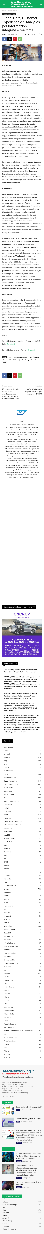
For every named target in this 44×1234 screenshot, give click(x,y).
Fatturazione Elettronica (13, 825)
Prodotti (7, 950)
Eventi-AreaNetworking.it (13, 821)
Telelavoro (7, 1017)
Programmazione (10, 953)
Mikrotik (7, 919)
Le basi (6, 902)
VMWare (7, 1044)
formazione (8, 832)
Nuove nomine (9, 929)
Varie (5, 1034)
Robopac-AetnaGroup (32, 360)
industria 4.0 (7, 360)
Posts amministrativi (11, 946)
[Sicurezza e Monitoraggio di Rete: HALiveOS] (8, 1185)
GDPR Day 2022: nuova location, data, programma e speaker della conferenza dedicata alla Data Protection (22, 686)
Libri (5, 909)
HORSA (36, 357)
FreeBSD (7, 835)
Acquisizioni (8, 747)
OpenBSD (7, 933)
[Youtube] (13, 1096)
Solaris (6, 997)
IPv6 (5, 882)
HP (5, 859)
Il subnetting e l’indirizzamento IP (29, 1107)
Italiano (6, 889)
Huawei (6, 865)
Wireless (7, 1058)
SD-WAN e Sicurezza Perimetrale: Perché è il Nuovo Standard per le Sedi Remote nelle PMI (28, 1155)
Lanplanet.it (8, 892)
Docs (5, 798)
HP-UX (6, 862)
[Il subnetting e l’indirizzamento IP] (8, 1110)
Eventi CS (7, 818)
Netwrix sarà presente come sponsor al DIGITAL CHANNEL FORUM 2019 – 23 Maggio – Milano (20, 708)
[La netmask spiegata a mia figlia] (8, 1122)
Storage (6, 1000)
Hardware (7, 852)
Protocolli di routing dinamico (25, 672)
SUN (5, 1004)
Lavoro (6, 896)
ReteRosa (7, 967)
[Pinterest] (15, 39)
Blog (5, 761)
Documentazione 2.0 (11, 801)
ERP (31, 357)
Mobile (6, 923)
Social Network (9, 987)
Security (7, 973)
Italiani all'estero (10, 886)
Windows (7, 1054)
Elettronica (8, 805)
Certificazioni (8, 771)
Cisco (6, 774)
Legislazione (8, 906)
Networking (8, 926)
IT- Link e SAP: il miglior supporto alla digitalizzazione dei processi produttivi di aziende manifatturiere (11, 394)
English (6, 808)
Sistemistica (8, 980)
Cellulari (7, 767)
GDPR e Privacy (9, 838)
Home (4, 10)
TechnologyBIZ (9, 1010)
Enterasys (7, 811)
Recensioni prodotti (11, 963)
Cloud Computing (10, 781)
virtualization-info (10, 1037)
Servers (6, 977)
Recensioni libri (9, 960)
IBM (5, 872)
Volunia (6, 1051)
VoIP (5, 1048)
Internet (7, 875)
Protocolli (7, 956)
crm (10, 357)
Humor (6, 869)
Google (6, 845)
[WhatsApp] (20, 39)
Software (7, 994)
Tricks (6, 1021)
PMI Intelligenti (12, 10)
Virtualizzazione (10, 1041)
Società (6, 990)
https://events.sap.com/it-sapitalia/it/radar (22, 424)
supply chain (8, 1007)
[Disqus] (22, 516)
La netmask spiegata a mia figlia (28, 1119)
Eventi (6, 815)
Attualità (7, 757)
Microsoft (7, 916)
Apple (6, 750)
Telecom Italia (9, 1014)
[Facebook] (4, 39)
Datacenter (8, 791)
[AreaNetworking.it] (22, 4)
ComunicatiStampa (11, 784)
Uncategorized (9, 1027)
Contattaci (11, 344)
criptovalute (8, 788)
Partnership (8, 940)
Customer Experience (20, 357)
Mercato (7, 913)
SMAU (6, 983)
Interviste (7, 879)
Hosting (6, 855)
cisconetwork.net (10, 777)
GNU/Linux (8, 842)
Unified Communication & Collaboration (19, 1031)
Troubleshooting (10, 1024)
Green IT (7, 848)
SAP (14, 14)
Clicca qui (31, 350)
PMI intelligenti (18, 360)
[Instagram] (7, 1096)
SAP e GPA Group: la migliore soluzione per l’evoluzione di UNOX (33, 391)
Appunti (7, 754)
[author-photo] (22, 418)
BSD (5, 764)
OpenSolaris (8, 936)
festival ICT (8, 828)
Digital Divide (9, 794)
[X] (9, 39)
